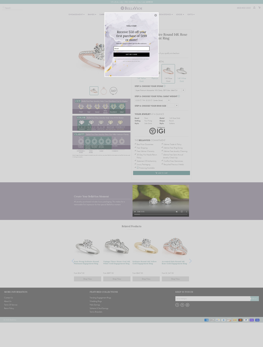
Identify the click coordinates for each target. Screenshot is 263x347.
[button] (155, 15)
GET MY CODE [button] (131, 54)
